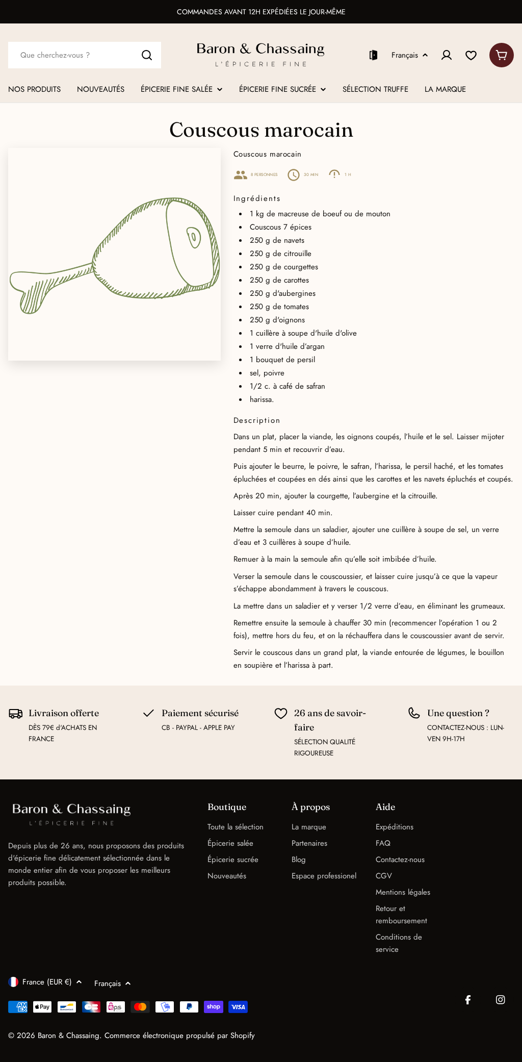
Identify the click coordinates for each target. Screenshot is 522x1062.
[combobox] (84, 55)
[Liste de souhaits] (471, 55)
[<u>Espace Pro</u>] (373, 55)
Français (405, 55)
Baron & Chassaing (68, 1035)
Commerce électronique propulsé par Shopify (180, 1035)
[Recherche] (147, 55)
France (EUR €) (47, 982)
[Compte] (446, 55)
